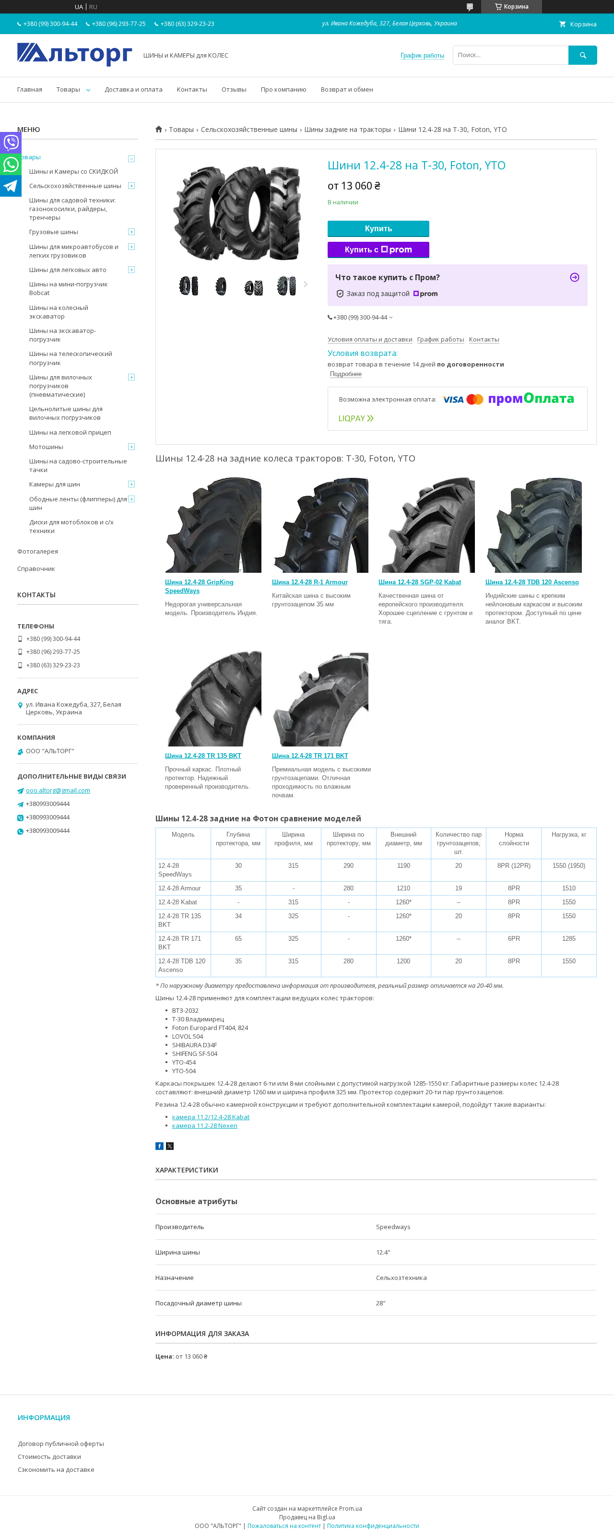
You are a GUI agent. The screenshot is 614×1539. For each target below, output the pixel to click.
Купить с (361, 250)
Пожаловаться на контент (284, 1526)
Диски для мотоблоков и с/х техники (71, 526)
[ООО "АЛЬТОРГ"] (74, 64)
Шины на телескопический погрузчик (70, 358)
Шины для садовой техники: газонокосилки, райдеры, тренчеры (72, 209)
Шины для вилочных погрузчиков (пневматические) (60, 386)
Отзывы (234, 89)
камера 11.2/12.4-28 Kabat (210, 1117)
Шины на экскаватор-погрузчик (62, 334)
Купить (378, 229)
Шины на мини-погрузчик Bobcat (68, 288)
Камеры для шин (54, 484)
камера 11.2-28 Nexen (204, 1125)
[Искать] (582, 55)
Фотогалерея (37, 551)
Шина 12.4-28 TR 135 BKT (203, 755)
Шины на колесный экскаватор (58, 311)
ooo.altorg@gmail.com (58, 790)
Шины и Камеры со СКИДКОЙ (73, 171)
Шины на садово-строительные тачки (78, 465)
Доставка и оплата (134, 89)
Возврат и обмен (347, 89)
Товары (68, 89)
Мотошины (46, 446)
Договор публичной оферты (61, 1443)
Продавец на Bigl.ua (307, 1517)
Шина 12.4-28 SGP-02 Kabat (419, 582)
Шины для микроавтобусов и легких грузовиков (73, 251)
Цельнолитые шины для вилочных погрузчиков (66, 413)
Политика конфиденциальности (373, 1526)
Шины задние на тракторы (347, 129)
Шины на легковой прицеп (70, 432)
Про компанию (284, 89)
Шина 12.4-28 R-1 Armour (310, 582)
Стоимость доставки (49, 1456)
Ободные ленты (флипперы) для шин (78, 503)
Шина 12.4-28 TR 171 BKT (310, 755)
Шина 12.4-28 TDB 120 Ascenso (532, 582)
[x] (170, 1147)
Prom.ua (350, 1508)
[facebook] (159, 1147)
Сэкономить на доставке (56, 1469)
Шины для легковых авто (67, 269)
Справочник (36, 568)
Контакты (192, 89)
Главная (29, 89)
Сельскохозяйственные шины (249, 129)
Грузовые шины (53, 231)
